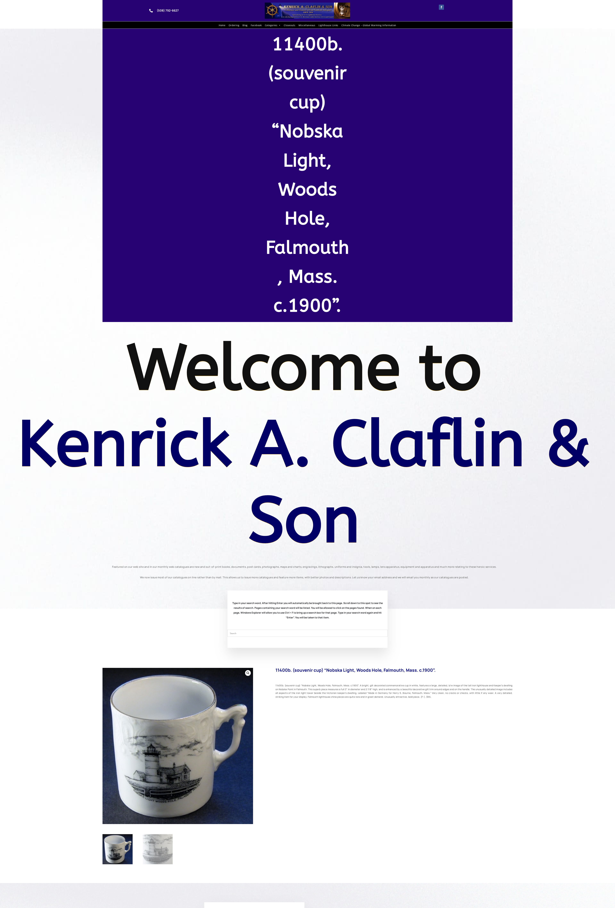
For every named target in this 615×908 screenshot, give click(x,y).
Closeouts (289, 25)
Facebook (256, 25)
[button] (248, 673)
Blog (245, 25)
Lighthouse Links (328, 25)
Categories (271, 25)
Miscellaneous (307, 25)
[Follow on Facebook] (441, 7)
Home (222, 25)
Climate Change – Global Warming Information (368, 25)
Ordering (234, 25)
